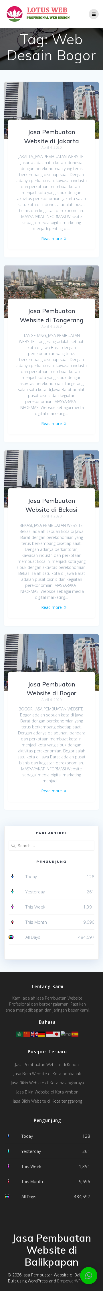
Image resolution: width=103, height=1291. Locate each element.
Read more (51, 238)
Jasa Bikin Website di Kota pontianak (47, 1073)
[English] (34, 1033)
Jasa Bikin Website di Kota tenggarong (47, 1101)
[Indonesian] (49, 1033)
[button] (88, 1275)
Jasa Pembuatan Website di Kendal (47, 1064)
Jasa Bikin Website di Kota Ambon (47, 1092)
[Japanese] (57, 1033)
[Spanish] (75, 1033)
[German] (42, 1033)
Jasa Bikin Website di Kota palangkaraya (47, 1082)
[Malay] (66, 1033)
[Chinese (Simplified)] (27, 1033)
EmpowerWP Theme (75, 1281)
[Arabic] (19, 1033)
